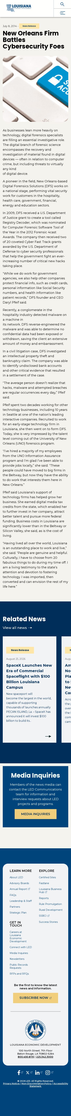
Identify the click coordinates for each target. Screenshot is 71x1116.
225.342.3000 (44, 1056)
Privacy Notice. (11, 1083)
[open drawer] (62, 13)
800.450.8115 (26, 1056)
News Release (29, 26)
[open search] (62, 4)
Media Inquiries (35, 814)
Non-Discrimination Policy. (37, 1083)
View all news (15, 628)
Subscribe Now (38, 998)
